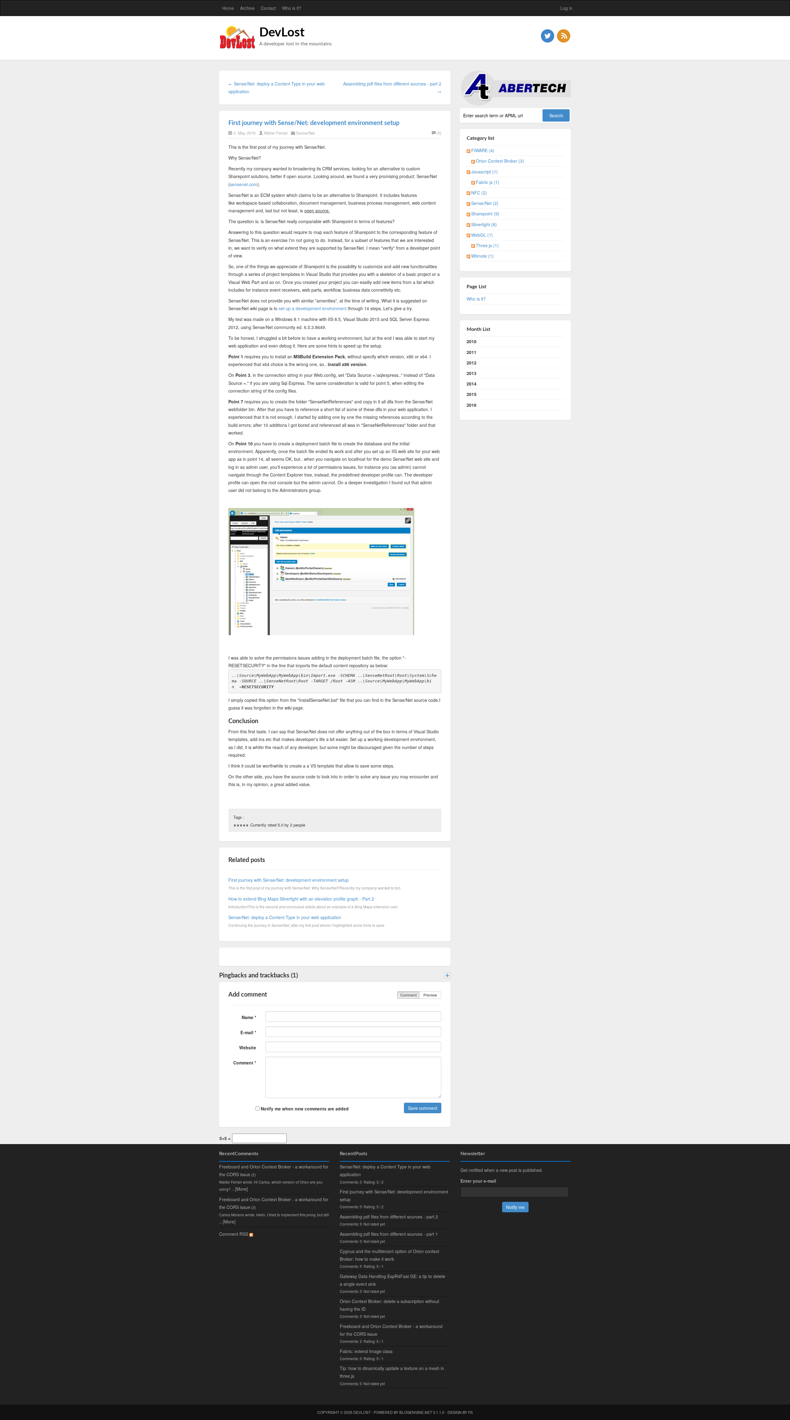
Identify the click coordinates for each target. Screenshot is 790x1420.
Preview (430, 994)
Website (247, 1047)
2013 (471, 373)
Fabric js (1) (487, 182)
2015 (471, 394)
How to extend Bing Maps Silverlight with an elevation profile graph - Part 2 (301, 899)
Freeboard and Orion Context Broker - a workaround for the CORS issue (391, 1330)
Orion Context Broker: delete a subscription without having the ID (389, 1305)
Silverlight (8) (484, 224)
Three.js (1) (487, 245)
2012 (471, 363)
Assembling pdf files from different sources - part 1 (389, 1234)
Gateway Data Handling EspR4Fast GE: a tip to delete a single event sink (392, 1280)
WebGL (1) (482, 235)
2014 (471, 384)
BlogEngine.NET (415, 1412)
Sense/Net (305, 133)
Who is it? (291, 8)
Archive (247, 8)
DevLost (282, 33)
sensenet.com (243, 184)
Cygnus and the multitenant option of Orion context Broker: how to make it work (389, 1255)
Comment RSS (234, 1234)
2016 (471, 405)
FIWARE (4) (482, 150)
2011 (471, 352)
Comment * (244, 1063)
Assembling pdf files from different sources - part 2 (389, 1217)
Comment (408, 994)
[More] (241, 1189)
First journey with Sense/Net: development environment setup (313, 123)
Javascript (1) (484, 172)
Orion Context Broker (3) (500, 161)
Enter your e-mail (478, 1181)
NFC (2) (479, 192)
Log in (566, 8)
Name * (249, 1017)
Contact (268, 8)
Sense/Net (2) (484, 203)
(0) (439, 133)
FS (470, 1412)
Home (228, 8)
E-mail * (248, 1032)
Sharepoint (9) (485, 213)
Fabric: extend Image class (366, 1351)
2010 (471, 341)
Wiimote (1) (482, 256)
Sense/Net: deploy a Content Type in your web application (284, 917)
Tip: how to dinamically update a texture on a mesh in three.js (392, 1372)
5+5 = (225, 1138)
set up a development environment (313, 308)
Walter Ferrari (276, 133)
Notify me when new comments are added (304, 1109)
